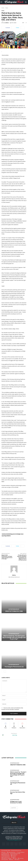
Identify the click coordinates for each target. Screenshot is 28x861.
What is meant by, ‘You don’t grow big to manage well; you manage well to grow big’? (14, 637)
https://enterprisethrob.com (14, 577)
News (7, 8)
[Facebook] (3, 843)
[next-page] (5, 672)
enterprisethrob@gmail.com (14, 840)
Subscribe (22, 722)
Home (3, 8)
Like (6, 722)
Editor (7, 22)
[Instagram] (7, 843)
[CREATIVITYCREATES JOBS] (14, 599)
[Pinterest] (16, 843)
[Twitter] (24, 843)
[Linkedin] (11, 843)
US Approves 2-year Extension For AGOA (16, 802)
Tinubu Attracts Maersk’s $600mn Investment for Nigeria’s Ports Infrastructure (21, 558)
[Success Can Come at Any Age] (5, 792)
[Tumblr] (20, 843)
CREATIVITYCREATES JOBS (14, 611)
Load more (13, 807)
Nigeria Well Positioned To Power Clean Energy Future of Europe (7, 557)
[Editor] (3, 23)
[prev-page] (3, 672)
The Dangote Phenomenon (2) (14, 666)
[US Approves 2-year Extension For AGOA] (5, 801)
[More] (22, 27)
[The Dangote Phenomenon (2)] (14, 655)
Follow (14, 722)
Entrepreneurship (14, 609)
